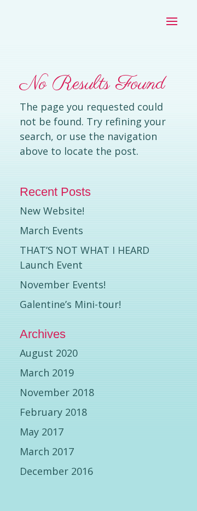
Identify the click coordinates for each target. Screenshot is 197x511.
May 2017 (41, 431)
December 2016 (56, 471)
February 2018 (53, 412)
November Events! (63, 284)
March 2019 (47, 372)
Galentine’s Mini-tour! (70, 304)
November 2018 (57, 392)
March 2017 (47, 451)
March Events (51, 230)
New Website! (52, 210)
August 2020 (49, 352)
